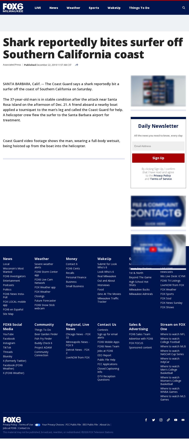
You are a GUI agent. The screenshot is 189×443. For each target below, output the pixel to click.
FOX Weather (42, 291)
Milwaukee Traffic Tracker (108, 300)
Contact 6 (72, 264)
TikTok (7, 347)
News (7, 258)
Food (100, 289)
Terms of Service (161, 179)
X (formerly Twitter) (14, 360)
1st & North (136, 273)
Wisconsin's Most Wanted (13, 270)
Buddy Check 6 (43, 343)
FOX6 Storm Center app (46, 273)
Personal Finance (76, 277)
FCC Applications (107, 364)
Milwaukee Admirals (141, 294)
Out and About (106, 280)
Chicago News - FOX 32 (78, 335)
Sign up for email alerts (107, 335)
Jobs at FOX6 (105, 351)
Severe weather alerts (44, 265)
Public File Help (106, 359)
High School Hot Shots (138, 283)
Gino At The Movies (109, 294)
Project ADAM (43, 347)
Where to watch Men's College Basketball (169, 370)
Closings (39, 296)
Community (44, 324)
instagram (161, 420)
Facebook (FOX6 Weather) (13, 366)
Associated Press (12, 64)
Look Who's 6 (105, 271)
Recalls (70, 273)
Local (6, 264)
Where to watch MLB (173, 346)
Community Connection (41, 353)
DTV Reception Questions (106, 377)
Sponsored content (140, 347)
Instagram (9, 343)
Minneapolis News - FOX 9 (78, 343)
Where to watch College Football (170, 340)
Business (71, 281)
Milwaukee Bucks (139, 289)
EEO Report (104, 355)
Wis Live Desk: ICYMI (172, 276)
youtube (176, 420)
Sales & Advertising (138, 326)
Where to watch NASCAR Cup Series (172, 352)
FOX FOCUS (136, 343)
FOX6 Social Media (12, 326)
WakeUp (104, 258)
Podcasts (8, 285)
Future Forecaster (45, 300)
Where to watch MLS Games (172, 397)
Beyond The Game (140, 277)
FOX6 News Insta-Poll (14, 295)
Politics (7, 289)
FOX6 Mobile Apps (108, 342)
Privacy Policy (162, 175)
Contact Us (106, 324)
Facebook (9, 338)
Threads (8, 352)
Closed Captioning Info (108, 370)
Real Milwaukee (106, 276)
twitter (154, 420)
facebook (146, 420)
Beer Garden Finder (46, 334)
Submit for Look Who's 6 (107, 265)
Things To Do (43, 329)
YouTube (8, 334)
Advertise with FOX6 (141, 338)
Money (71, 258)
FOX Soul (165, 298)
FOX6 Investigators (14, 276)
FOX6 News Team (108, 346)
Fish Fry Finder (43, 338)
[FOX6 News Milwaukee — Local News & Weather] (15, 7)
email (183, 420)
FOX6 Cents (73, 268)
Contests (102, 329)
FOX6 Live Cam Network (44, 281)
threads (168, 420)
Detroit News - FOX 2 (77, 351)
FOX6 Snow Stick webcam (45, 306)
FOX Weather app (45, 287)
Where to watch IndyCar (169, 360)
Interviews (103, 285)
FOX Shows (167, 307)
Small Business (75, 286)
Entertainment (11, 280)
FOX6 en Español (13, 309)
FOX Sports (167, 294)
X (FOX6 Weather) (13, 373)
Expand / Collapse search (184, 7)
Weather (42, 258)
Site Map (8, 314)
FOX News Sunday (171, 303)
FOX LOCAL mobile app (14, 303)
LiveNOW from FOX (172, 285)
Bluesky (7, 356)
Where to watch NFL (172, 334)
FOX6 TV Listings (170, 280)
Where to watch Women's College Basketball (170, 381)
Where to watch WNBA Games (169, 390)
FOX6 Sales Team (139, 334)
